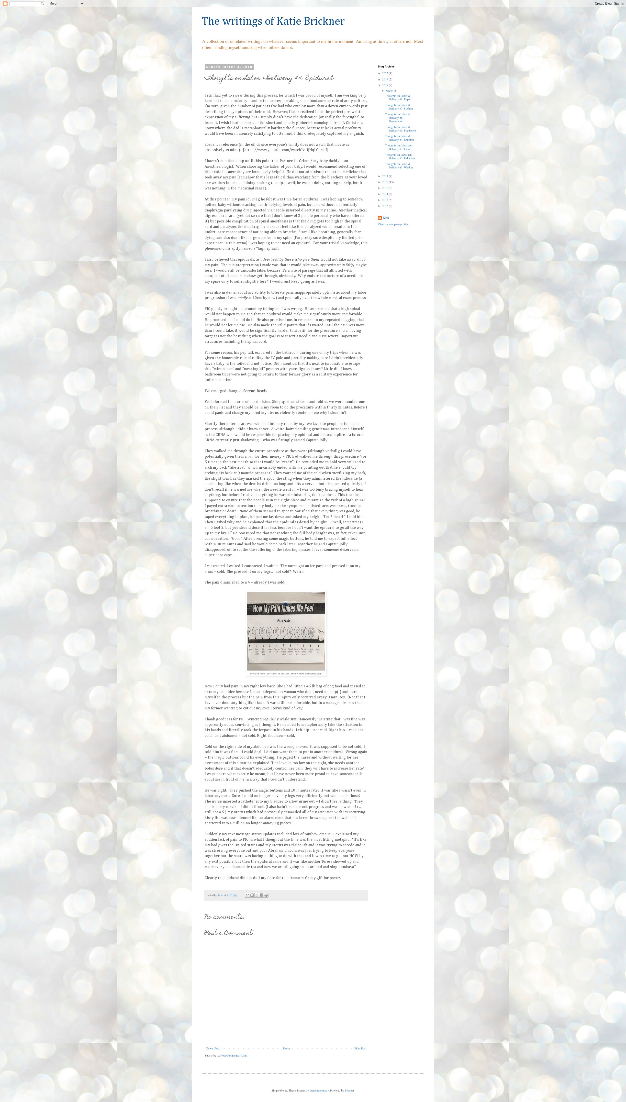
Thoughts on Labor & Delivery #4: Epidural (399, 137)
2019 (385, 79)
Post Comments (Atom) (234, 1055)
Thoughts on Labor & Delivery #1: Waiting (399, 165)
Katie (386, 218)
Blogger (349, 1090)
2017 (385, 176)
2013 (385, 200)
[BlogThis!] (252, 895)
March (390, 90)
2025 (385, 73)
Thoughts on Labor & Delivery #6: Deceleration (397, 117)
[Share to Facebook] (261, 895)
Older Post (360, 1048)
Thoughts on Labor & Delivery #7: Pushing (399, 106)
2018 (385, 85)
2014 (385, 194)
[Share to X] (256, 895)
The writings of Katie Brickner (273, 21)
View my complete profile (393, 224)
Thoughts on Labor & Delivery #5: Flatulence (400, 128)
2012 (385, 206)
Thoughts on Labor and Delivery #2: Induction (400, 156)
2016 (385, 182)
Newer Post (213, 1048)
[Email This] (247, 895)
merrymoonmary (319, 1090)
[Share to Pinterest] (266, 895)
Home (286, 1048)
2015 (385, 188)
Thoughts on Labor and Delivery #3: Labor (398, 147)
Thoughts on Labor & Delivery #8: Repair (398, 97)
